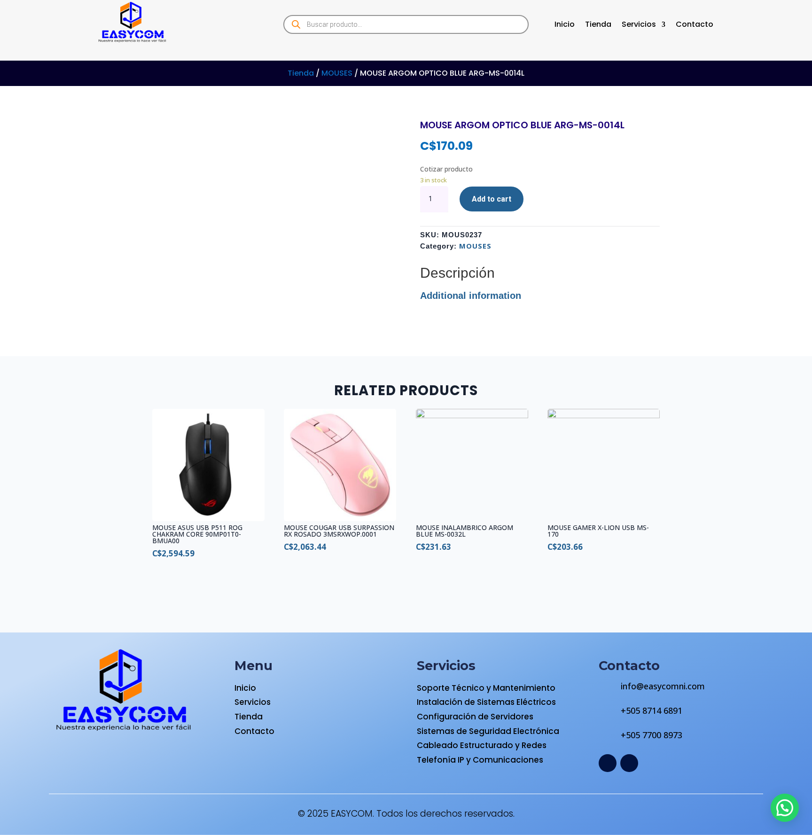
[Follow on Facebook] (608, 763)
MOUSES (336, 73)
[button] (785, 808)
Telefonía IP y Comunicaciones (480, 759)
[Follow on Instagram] (629, 763)
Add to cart (491, 199)
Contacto (694, 25)
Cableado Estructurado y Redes (482, 745)
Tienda (598, 25)
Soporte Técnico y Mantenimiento (486, 688)
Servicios (639, 25)
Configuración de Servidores (475, 716)
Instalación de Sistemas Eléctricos (486, 702)
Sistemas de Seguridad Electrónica (488, 731)
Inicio (564, 25)
